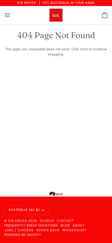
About (78, 225)
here (84, 49)
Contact (65, 220)
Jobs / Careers (19, 230)
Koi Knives (17, 220)
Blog (65, 225)
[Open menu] (12, 15)
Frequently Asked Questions (31, 225)
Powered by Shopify (22, 235)
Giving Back (48, 230)
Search (47, 220)
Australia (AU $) (24, 210)
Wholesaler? (74, 230)
